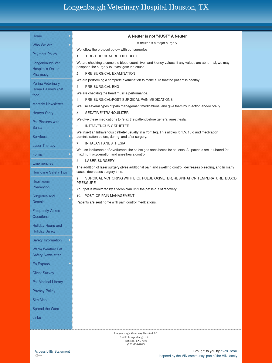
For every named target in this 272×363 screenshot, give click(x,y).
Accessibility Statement (52, 351)
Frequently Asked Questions (46, 213)
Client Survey (43, 272)
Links (37, 317)
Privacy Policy (44, 290)
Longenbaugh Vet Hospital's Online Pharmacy (46, 68)
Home (37, 35)
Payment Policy (45, 53)
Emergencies (43, 163)
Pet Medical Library (48, 281)
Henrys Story (43, 112)
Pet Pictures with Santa (46, 124)
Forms (38, 154)
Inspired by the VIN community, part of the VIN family (198, 355)
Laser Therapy (44, 145)
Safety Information (47, 239)
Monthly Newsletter (48, 103)
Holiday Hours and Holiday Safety (47, 228)
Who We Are (42, 44)
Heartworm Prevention (41, 183)
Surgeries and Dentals (44, 198)
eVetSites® (229, 350)
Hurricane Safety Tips (50, 172)
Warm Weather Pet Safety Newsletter (47, 251)
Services (40, 136)
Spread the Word (46, 308)
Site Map (40, 299)
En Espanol (42, 263)
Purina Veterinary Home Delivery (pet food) (48, 88)
